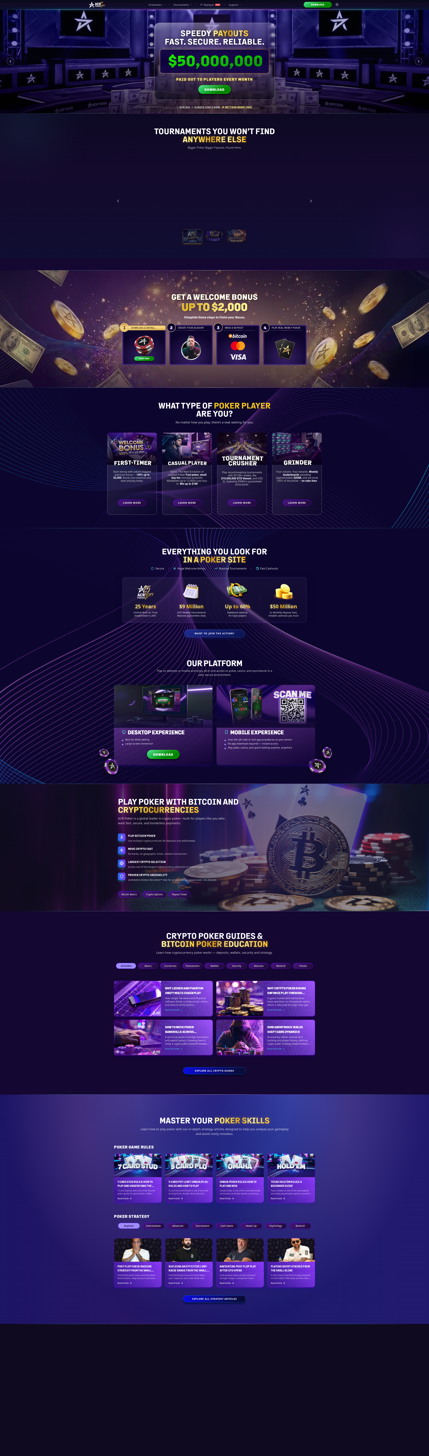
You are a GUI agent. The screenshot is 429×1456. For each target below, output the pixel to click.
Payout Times (179, 894)
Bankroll (281, 965)
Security (236, 965)
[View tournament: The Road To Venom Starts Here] (214, 236)
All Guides (126, 965)
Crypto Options (154, 894)
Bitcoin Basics (129, 894)
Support (233, 4)
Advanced (177, 1225)
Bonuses (259, 965)
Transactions (192, 965)
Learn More (280, 218)
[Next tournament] (311, 201)
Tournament (202, 1225)
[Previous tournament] (118, 201)
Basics (148, 965)
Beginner (129, 1225)
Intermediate (153, 1225)
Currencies (170, 965)
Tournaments (181, 4)
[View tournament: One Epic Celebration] (192, 236)
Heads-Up (251, 1225)
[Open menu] (337, 4)
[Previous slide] (10, 61)
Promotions (155, 4)
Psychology (275, 1225)
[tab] (183, 107)
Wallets (214, 965)
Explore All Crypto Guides (214, 1070)
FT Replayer (210, 4)
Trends (303, 965)
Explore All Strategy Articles (214, 1298)
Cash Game (226, 1225)
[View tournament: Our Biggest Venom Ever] (236, 236)
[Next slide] (418, 61)
